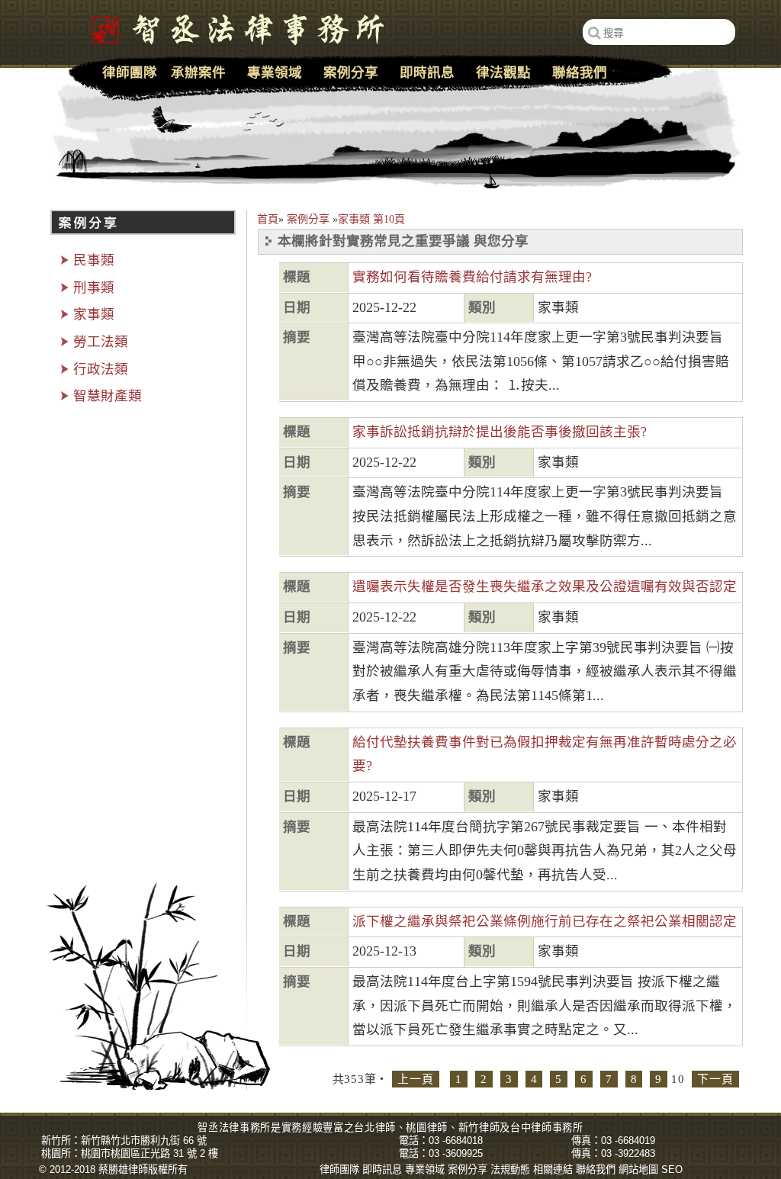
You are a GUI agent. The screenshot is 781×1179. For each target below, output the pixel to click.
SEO (672, 1169)
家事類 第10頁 (371, 219)
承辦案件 (198, 72)
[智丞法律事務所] (229, 26)
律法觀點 (503, 72)
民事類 (93, 260)
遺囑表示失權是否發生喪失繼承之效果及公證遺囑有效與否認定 (544, 586)
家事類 (93, 314)
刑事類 (93, 287)
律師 (385, 1127)
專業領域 (274, 72)
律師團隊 (129, 72)
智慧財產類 (107, 395)
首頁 (267, 219)
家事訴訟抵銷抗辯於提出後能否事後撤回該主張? (499, 431)
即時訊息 (427, 72)
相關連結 (553, 1169)
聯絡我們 (579, 72)
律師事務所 (557, 1127)
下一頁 (715, 1079)
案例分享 (308, 219)
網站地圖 (638, 1169)
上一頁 (415, 1079)
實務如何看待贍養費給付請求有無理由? (472, 276)
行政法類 (100, 369)
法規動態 (510, 1169)
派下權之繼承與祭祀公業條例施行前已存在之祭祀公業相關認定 (544, 921)
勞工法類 (100, 341)
